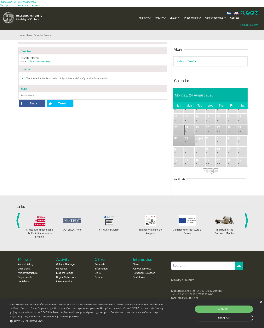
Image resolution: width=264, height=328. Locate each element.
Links (98, 272)
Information (101, 268)
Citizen (173, 17)
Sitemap (99, 277)
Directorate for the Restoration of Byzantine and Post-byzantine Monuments (66, 78)
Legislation (24, 281)
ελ (228, 13)
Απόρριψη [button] (224, 318)
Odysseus (61, 268)
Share (33, 103)
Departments (25, 277)
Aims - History (25, 264)
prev (18, 220)
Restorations (27, 95)
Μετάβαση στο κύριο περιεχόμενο (20, 5)
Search (242, 13)
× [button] (260, 302)
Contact (234, 17)
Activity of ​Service (186, 61)
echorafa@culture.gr (39, 61)
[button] (89, 321)
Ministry (143, 17)
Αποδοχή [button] (223, 308)
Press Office (191, 17)
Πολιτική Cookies (69, 316)
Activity (159, 17)
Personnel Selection (144, 272)
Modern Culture (64, 272)
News (136, 264)
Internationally (64, 281)
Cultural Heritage (65, 264)
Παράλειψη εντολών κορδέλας (18, 1)
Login (243, 24)
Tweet (62, 103)
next (247, 220)
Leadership (24, 268)
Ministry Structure (27, 272)
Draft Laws (139, 277)
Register (253, 24)
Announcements (214, 17)
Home (22, 35)
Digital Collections (66, 277)
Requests (100, 264)
